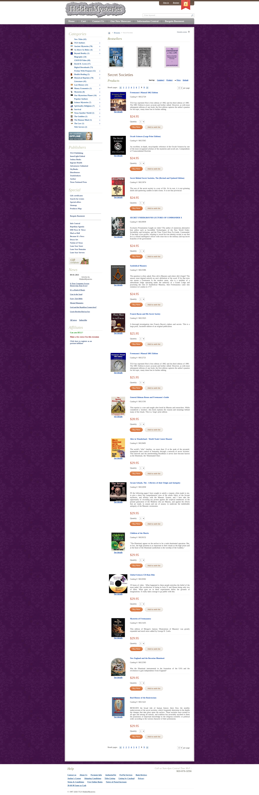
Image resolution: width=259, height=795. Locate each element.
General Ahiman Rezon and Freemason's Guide (149, 397)
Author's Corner (74, 778)
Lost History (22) (81, 85)
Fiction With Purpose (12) (85, 71)
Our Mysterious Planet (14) (85, 95)
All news (73, 320)
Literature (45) (80, 81)
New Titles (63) (80, 39)
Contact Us (98, 21)
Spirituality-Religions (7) (84, 106)
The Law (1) (79, 123)
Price (179, 80)
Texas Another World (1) (84, 113)
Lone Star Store (76, 246)
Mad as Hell (75, 233)
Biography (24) (80, 57)
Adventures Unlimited (79, 166)
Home (71, 21)
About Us (83, 775)
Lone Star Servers (77, 253)
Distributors (75, 172)
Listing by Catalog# (127, 778)
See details (118, 112)
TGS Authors (79, 43)
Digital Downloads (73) (83, 67)
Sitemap (73, 205)
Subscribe (83, 320)
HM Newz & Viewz (78, 230)
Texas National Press (78, 182)
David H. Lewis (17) (82, 64)
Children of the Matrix (139, 533)
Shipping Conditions (92, 778)
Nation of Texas (76, 243)
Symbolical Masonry (138, 266)
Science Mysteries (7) (82, 102)
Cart (83, 21)
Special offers (75, 202)
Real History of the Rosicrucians (143, 698)
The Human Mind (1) (83, 120)
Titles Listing (110, 778)
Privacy (141, 778)
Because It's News (77, 236)
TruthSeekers (75, 176)
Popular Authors (81, 99)
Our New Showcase (120, 21)
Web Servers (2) (80, 127)
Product (169, 80)
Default (185, 80)
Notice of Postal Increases (116, 782)
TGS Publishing (76, 153)
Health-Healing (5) (82, 74)
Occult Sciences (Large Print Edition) (145, 136)
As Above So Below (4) (83, 50)
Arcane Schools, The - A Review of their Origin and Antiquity (155, 483)
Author (73, 179)
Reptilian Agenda (77, 227)
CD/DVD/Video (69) (82, 60)
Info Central (75, 223)
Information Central (148, 21)
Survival (77, 109)
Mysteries (117, 32)
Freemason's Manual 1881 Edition (144, 354)
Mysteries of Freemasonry (140, 619)
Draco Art (74, 240)
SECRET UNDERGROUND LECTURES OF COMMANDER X (156, 218)
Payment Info (96, 775)
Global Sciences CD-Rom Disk (142, 575)
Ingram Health (76, 163)
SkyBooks (74, 169)
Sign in (166, 3)
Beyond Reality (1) (81, 53)
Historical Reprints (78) (83, 78)
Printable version (182, 32)
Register (176, 3)
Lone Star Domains (78, 249)
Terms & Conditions (75, 782)
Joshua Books (75, 160)
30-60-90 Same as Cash (76, 785)
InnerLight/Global (77, 156)
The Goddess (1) (80, 116)
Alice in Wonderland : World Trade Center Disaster (151, 439)
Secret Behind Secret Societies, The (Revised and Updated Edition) (157, 178)
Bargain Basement (77, 216)
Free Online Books (95, 782)
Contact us (71, 775)
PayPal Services (126, 775)
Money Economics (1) (83, 88)
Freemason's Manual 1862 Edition (144, 93)
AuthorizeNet (110, 775)
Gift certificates (76, 196)
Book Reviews (141, 775)
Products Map (76, 209)
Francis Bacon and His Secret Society (145, 314)
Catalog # (160, 80)
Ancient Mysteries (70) (83, 46)
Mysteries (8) (79, 92)
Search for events (77, 199)
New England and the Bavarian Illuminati (147, 658)
